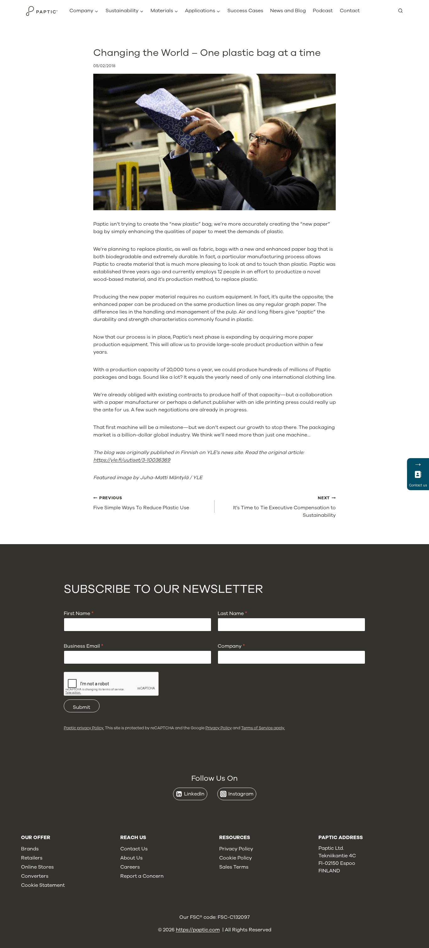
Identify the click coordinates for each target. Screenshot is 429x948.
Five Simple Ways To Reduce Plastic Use (141, 503)
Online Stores (37, 867)
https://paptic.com (198, 929)
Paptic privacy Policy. (84, 728)
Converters (34, 876)
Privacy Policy (218, 728)
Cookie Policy (235, 857)
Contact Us (134, 848)
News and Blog (288, 10)
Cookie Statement (43, 885)
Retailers (31, 857)
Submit (81, 707)
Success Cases (245, 10)
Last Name (232, 614)
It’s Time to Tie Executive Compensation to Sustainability (284, 507)
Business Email (83, 646)
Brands (30, 848)
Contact (350, 10)
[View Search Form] (403, 10)
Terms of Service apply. (263, 728)
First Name (79, 614)
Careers (130, 867)
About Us (131, 857)
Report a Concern (142, 876)
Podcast (323, 10)
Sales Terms (233, 867)
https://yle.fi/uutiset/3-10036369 (131, 460)
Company (231, 646)
